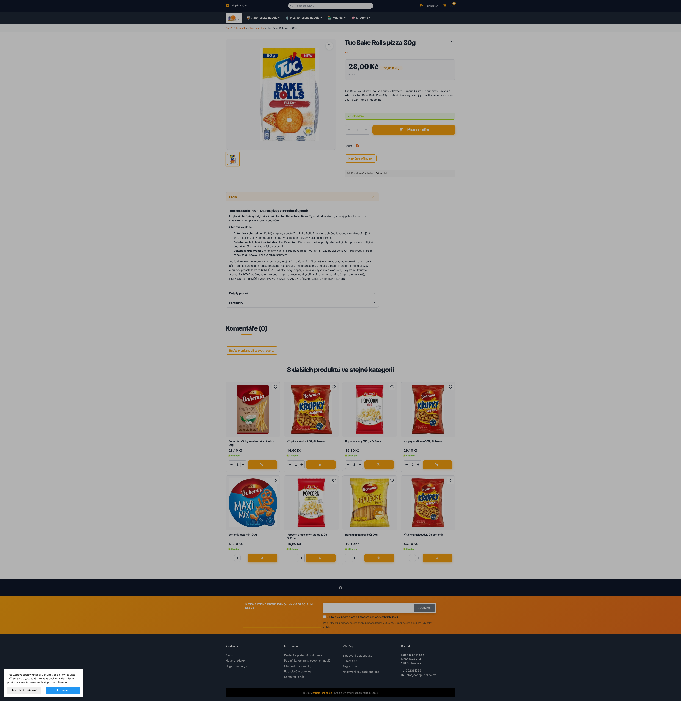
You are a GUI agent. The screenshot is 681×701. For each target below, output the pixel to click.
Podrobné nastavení (24, 690)
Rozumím (62, 690)
